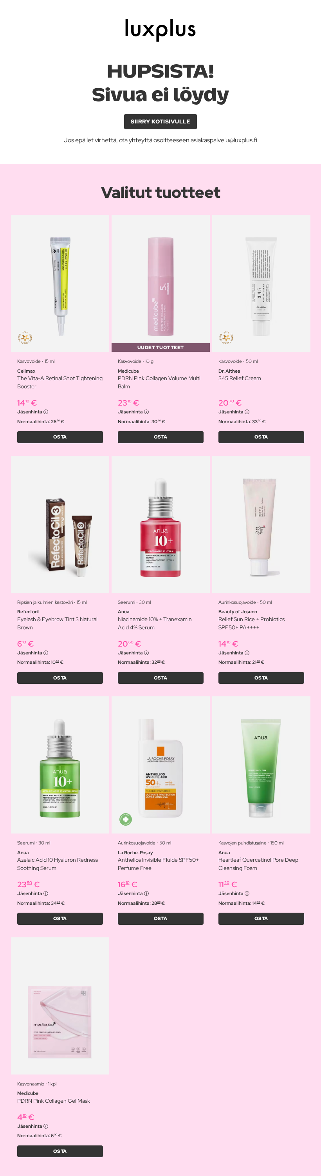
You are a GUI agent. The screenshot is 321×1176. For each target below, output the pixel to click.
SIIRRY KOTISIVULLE (160, 121)
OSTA (60, 437)
